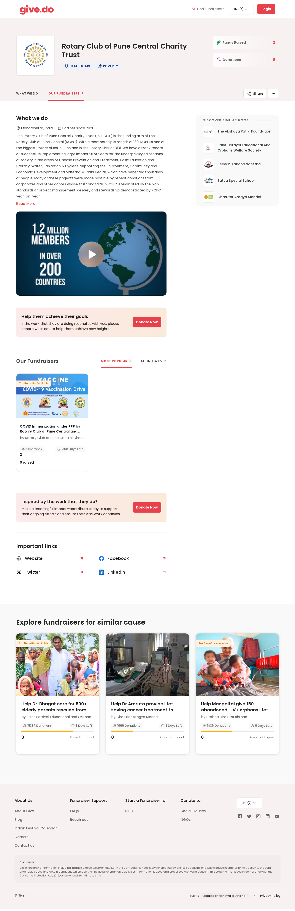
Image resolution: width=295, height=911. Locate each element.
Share (258, 93)
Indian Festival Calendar (35, 828)
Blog (18, 819)
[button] (77, 66)
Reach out (79, 819)
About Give (24, 810)
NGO (129, 810)
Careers (21, 836)
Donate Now (147, 322)
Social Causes (193, 810)
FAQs (74, 810)
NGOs (186, 819)
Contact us (24, 845)
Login (266, 8)
